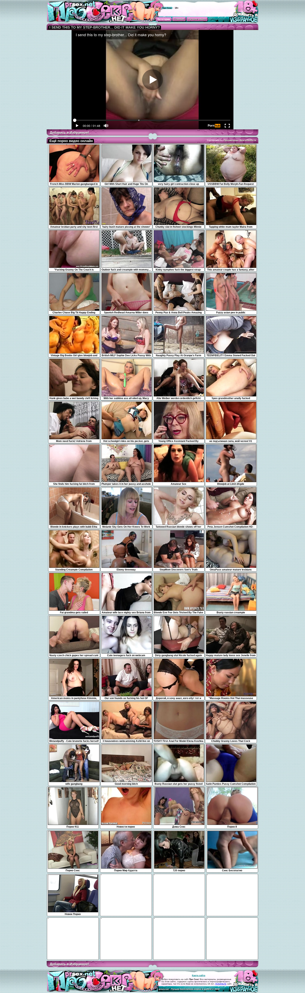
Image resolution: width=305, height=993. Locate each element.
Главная (179, 19)
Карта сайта (198, 975)
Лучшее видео (197, 19)
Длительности (248, 140)
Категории (163, 19)
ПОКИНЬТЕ (220, 984)
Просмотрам (231, 140)
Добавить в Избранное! (69, 132)
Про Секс (167, 8)
